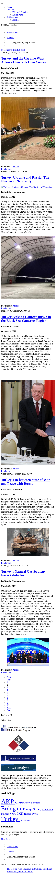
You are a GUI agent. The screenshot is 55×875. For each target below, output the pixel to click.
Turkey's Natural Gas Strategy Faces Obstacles (23, 573)
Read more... (7, 169)
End (8, 710)
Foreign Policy (32, 809)
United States (25, 820)
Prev (9, 680)
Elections (35, 802)
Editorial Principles (20, 12)
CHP (17, 802)
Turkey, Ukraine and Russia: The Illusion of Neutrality (25, 179)
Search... (5, 25)
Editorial (10, 9)
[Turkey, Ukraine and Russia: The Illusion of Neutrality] (26, 187)
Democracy (25, 802)
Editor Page (17, 15)
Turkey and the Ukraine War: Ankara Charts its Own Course (23, 60)
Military (5, 814)
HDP (44, 809)
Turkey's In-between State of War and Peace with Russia (25, 481)
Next (9, 707)
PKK (20, 813)
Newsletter (6, 839)
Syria (35, 813)
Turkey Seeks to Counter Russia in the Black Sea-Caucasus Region (26, 318)
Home (9, 7)
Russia (28, 813)
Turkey (10, 819)
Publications (12, 17)
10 (8, 705)
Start (9, 677)
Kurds (50, 809)
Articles (15, 20)
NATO (13, 814)
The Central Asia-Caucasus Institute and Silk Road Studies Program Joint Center (29, 870)
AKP (8, 801)
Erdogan (12, 808)
